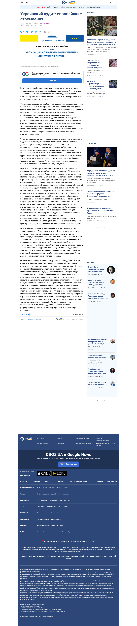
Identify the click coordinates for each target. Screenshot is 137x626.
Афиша (39, 532)
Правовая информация (83, 438)
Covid (61, 525)
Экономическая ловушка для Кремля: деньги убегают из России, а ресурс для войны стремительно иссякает (97, 342)
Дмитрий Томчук (93, 388)
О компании (40, 438)
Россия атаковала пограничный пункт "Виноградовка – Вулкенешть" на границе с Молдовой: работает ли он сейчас (101, 193)
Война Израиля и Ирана (68, 7)
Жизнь (60, 481)
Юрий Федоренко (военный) (96, 346)
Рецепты (39, 513)
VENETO (81, 7)
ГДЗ (38, 500)
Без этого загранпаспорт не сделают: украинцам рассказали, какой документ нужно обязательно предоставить (95, 85)
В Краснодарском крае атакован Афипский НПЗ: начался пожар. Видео (100, 210)
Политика (36, 481)
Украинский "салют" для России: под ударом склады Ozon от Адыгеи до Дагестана (97, 296)
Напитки (46, 513)
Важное (90, 12)
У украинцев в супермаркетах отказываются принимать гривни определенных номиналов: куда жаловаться (94, 64)
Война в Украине (52, 7)
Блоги (85, 481)
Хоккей (53, 494)
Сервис (65, 506)
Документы (60, 443)
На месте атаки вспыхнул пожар (97, 199)
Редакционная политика (34, 319)
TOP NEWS (91, 143)
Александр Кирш (93, 376)
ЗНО (65, 500)
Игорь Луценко (92, 274)
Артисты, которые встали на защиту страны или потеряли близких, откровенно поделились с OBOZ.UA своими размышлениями (101, 49)
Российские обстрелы (93, 7)
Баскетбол (46, 494)
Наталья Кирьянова (32, 23)
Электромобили (51, 506)
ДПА (60, 500)
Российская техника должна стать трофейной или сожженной (97, 358)
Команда (59, 438)
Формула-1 (65, 494)
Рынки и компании (43, 519)
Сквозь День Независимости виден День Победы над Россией (96, 269)
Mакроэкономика (45, 23)
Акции (59, 506)
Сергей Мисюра (92, 363)
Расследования (76, 481)
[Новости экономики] (59, 319)
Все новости (112, 481)
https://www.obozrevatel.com (86, 569)
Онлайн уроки (53, 500)
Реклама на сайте (42, 443)
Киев (38, 487)
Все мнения (92, 394)
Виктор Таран (92, 301)
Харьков (44, 487)
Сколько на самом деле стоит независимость (97, 384)
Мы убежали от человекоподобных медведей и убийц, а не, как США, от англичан (97, 371)
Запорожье (52, 487)
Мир (46, 481)
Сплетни (45, 532)
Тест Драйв (40, 506)
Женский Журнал (67, 532)
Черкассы (66, 487)
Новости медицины (43, 525)
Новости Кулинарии (57, 513)
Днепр (59, 487)
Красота (52, 532)
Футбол (39, 494)
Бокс (59, 494)
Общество (99, 481)
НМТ (69, 500)
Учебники (44, 500)
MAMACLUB (54, 525)
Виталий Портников (93, 288)
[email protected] (43, 611)
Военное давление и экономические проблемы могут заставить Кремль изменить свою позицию (102, 180)
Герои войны (41, 7)
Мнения (90, 262)
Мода (58, 532)
